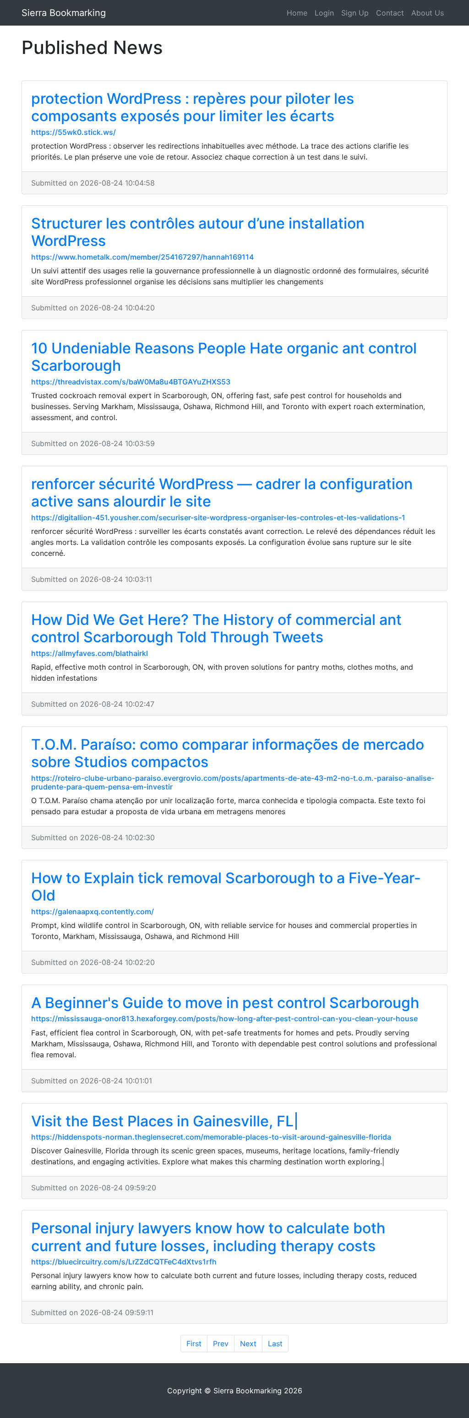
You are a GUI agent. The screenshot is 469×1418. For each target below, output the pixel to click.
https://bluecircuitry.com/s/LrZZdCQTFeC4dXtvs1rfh (124, 1261)
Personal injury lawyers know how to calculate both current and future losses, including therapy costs (208, 1236)
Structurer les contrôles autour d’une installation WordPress (198, 232)
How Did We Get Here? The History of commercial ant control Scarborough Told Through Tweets (216, 628)
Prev (221, 1343)
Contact (390, 12)
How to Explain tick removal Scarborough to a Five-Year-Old (226, 886)
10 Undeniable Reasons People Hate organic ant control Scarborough (224, 356)
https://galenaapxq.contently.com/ (92, 911)
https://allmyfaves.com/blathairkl (89, 653)
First (194, 1343)
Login (324, 12)
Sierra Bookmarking (64, 12)
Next (248, 1343)
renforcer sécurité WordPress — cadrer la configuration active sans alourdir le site (222, 492)
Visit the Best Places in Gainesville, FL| (165, 1121)
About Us (427, 12)
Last (275, 1343)
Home (297, 12)
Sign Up (355, 12)
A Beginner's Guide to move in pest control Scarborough (225, 1003)
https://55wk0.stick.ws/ (73, 132)
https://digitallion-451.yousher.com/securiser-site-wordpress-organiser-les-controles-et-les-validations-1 (218, 517)
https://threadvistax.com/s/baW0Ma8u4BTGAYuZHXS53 (130, 381)
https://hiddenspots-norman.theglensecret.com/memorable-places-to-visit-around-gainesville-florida (211, 1136)
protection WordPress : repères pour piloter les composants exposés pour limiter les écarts (192, 107)
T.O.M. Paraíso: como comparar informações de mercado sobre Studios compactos (227, 753)
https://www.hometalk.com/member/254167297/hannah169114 (142, 256)
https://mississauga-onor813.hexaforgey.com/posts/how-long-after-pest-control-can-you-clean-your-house (224, 1018)
